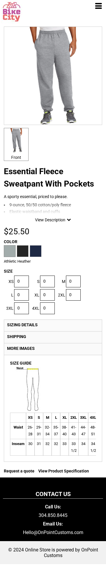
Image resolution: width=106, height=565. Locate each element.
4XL (35, 308)
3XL (10, 308)
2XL (61, 295)
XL (36, 295)
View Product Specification (63, 471)
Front (16, 157)
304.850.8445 (53, 515)
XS (11, 281)
